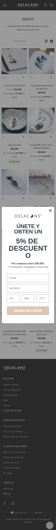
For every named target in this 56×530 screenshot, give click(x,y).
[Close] (50, 210)
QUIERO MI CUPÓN (28, 310)
